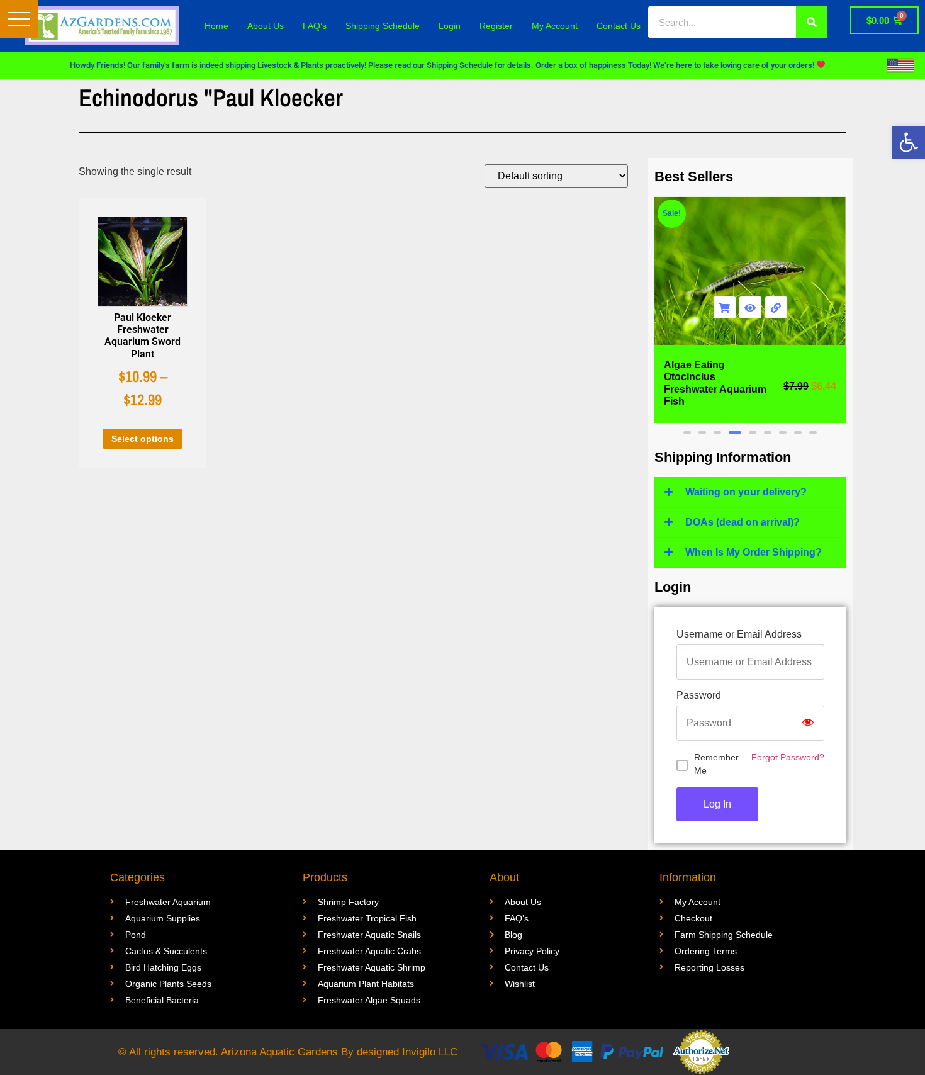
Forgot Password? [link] (787, 757)
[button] (19, 19)
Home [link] (216, 26)
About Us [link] (265, 26)
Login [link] (450, 26)
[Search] (811, 22)
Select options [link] (142, 439)
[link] (908, 142)
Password (698, 695)
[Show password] (808, 723)
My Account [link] (555, 26)
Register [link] (496, 26)
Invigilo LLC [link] (429, 1052)
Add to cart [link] (725, 307)
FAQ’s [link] (315, 26)
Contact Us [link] (619, 26)
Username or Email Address (739, 634)
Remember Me (716, 763)
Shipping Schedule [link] (382, 26)
